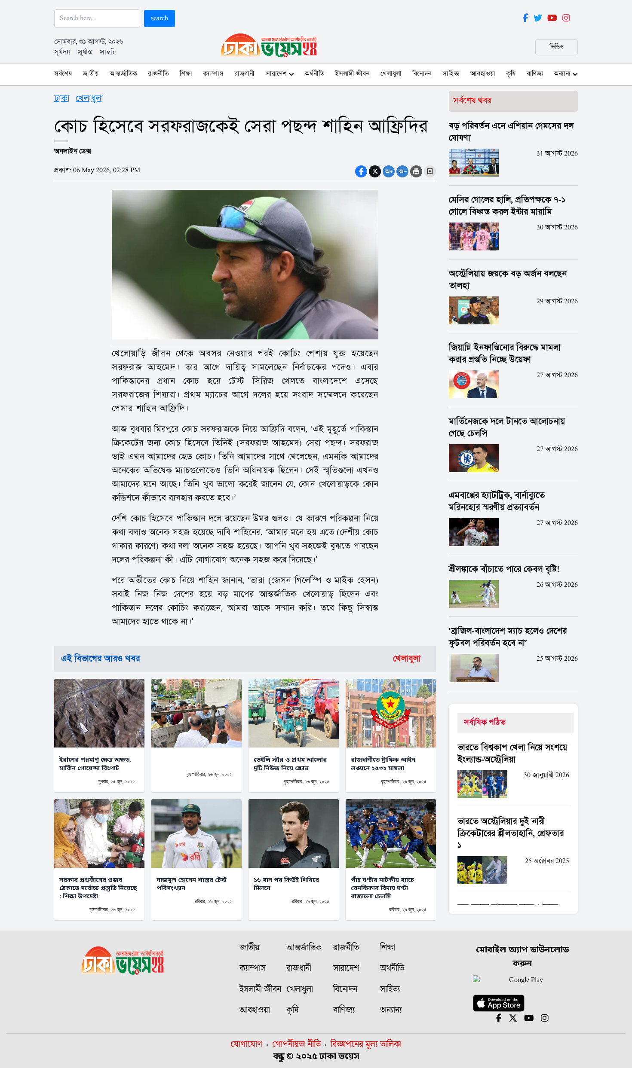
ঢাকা (62, 99)
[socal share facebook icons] (361, 171)
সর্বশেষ (63, 74)
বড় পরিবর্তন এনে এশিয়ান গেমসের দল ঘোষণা (511, 132)
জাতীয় (90, 74)
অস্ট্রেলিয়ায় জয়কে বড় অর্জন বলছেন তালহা (508, 280)
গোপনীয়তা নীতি (296, 1044)
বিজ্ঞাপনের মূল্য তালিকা (366, 1044)
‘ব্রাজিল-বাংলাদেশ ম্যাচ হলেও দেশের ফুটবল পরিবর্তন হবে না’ (508, 637)
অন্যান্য (562, 74)
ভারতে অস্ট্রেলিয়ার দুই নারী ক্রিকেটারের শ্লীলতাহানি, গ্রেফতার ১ (510, 834)
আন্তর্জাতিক (123, 74)
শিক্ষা (186, 74)
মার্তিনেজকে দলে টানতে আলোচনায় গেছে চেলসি (507, 428)
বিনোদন (421, 74)
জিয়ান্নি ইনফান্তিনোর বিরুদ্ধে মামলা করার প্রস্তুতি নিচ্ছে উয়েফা (505, 354)
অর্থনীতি (314, 74)
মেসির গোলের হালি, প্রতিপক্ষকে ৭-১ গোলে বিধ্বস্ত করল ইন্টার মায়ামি (507, 206)
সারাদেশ (276, 74)
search (159, 18)
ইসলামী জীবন (352, 74)
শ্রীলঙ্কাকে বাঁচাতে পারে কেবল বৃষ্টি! (504, 569)
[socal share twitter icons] (375, 171)
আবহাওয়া (482, 74)
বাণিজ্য (535, 74)
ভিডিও (556, 47)
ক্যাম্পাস (213, 74)
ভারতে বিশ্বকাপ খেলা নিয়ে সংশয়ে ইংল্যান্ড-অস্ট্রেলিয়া (512, 754)
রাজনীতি (158, 74)
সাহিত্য (451, 74)
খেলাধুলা (391, 74)
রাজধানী (244, 74)
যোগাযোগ (246, 1044)
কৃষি (510, 74)
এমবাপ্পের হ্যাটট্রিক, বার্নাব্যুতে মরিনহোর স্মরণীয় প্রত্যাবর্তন (497, 501)
